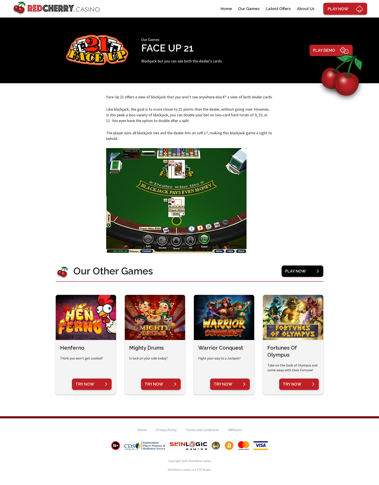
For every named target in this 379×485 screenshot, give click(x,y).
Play (338, 9)
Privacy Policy (166, 430)
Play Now (295, 271)
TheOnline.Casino (199, 461)
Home (226, 8)
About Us (306, 8)
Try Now (84, 384)
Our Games (249, 8)
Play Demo (324, 50)
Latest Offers (278, 8)
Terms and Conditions (202, 430)
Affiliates (235, 430)
